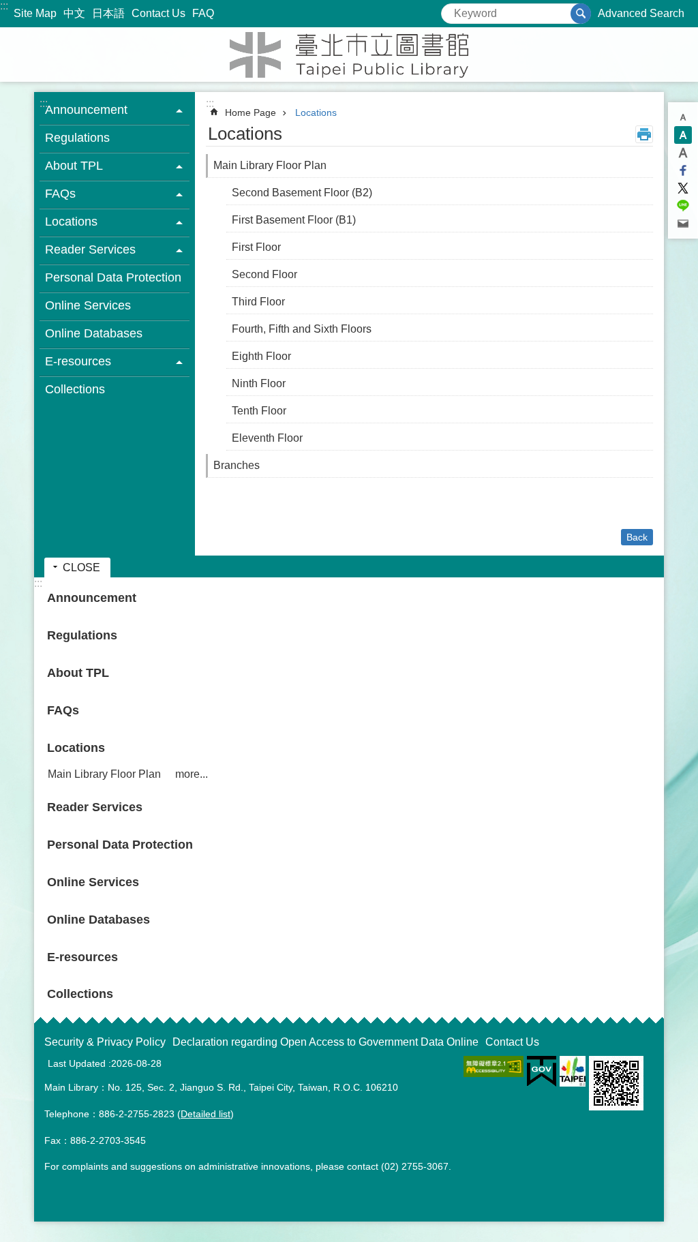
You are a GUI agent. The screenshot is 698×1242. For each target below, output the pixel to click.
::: (4, 6)
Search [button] (581, 13)
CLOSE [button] (81, 567)
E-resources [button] (78, 361)
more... (191, 774)
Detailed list (205, 1113)
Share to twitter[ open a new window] (683, 188)
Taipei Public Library (349, 54)
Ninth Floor (259, 383)
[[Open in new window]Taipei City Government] (573, 1071)
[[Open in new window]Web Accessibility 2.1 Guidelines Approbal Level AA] (494, 1066)
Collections (75, 389)
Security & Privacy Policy (105, 1042)
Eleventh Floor (267, 438)
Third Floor (258, 301)
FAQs (63, 710)
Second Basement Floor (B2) (302, 192)
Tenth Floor (259, 410)
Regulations (77, 138)
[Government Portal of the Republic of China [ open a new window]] (541, 1071)
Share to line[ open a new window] (683, 206)
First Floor (256, 247)
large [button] (683, 153)
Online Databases (93, 333)
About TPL (78, 673)
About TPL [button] (74, 165)
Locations (316, 112)
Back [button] (637, 537)
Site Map (35, 13)
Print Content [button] (644, 134)
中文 (74, 13)
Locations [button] (71, 221)
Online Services (88, 305)
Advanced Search (641, 13)
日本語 (108, 13)
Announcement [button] (86, 110)
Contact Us (158, 13)
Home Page (250, 112)
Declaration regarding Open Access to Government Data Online (325, 1042)
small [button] (683, 117)
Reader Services (94, 807)
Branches (236, 465)
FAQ (203, 13)
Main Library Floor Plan (270, 165)
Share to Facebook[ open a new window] (683, 170)
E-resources (82, 957)
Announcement (91, 598)
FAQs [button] (60, 193)
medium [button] (683, 135)
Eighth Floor (261, 356)
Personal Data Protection (113, 277)
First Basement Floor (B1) (294, 220)
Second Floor (264, 274)
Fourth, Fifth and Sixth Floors (301, 329)
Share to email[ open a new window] (683, 223)
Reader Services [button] (90, 249)
